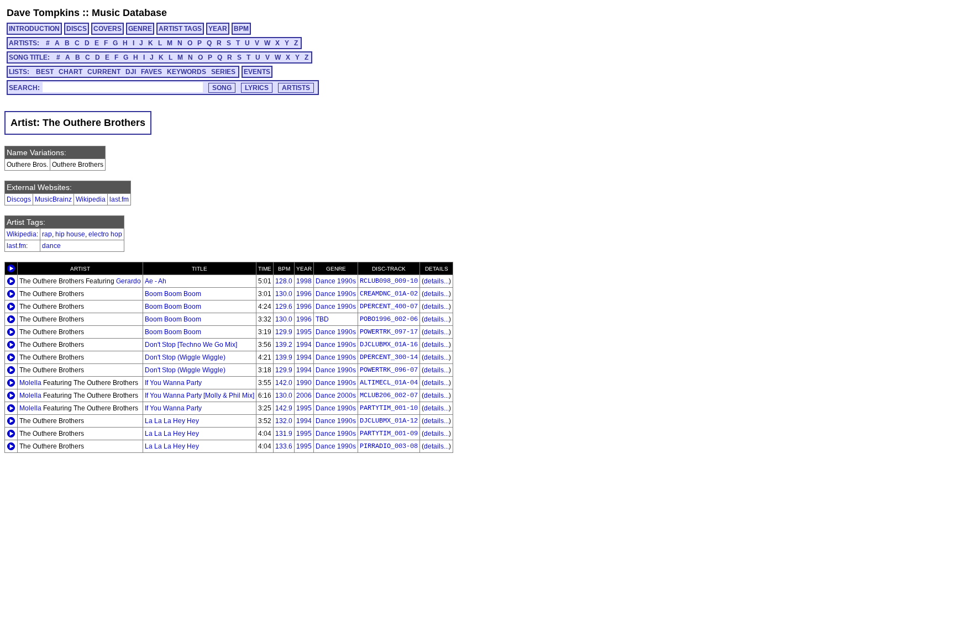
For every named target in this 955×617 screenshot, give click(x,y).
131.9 (283, 433)
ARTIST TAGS (180, 29)
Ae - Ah (155, 281)
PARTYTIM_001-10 (389, 408)
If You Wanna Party (173, 383)
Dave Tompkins (43, 12)
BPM (241, 29)
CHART (70, 72)
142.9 (283, 408)
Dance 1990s (336, 281)
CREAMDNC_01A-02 (389, 294)
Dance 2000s (336, 395)
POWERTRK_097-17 (389, 332)
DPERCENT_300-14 (389, 357)
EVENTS (257, 72)
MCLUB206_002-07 (389, 395)
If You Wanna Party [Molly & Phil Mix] (199, 395)
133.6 (283, 446)
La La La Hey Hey (172, 421)
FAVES (151, 72)
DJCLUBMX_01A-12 (389, 421)
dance (51, 246)
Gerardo (128, 281)
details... (436, 281)
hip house (70, 234)
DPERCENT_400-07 (389, 306)
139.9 (283, 357)
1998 (304, 281)
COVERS (107, 29)
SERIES (223, 72)
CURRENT (103, 72)
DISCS (76, 29)
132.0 (283, 421)
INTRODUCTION (34, 29)
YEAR (217, 29)
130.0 (283, 294)
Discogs (19, 199)
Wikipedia (91, 199)
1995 (304, 332)
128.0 (283, 281)
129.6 (283, 306)
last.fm (119, 199)
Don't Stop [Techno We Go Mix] (191, 345)
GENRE (140, 29)
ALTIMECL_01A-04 (389, 383)
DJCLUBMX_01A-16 (389, 345)
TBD (322, 319)
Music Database (129, 12)
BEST (45, 72)
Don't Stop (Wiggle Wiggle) (185, 357)
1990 (304, 383)
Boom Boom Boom (173, 294)
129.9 (283, 332)
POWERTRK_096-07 (389, 370)
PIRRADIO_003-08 (389, 446)
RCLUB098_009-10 (389, 281)
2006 (304, 395)
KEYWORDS (186, 72)
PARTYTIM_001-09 (389, 433)
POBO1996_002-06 (389, 319)
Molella (30, 383)
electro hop (105, 234)
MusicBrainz (53, 199)
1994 (304, 345)
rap (47, 234)
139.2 (283, 345)
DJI (130, 72)
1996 (304, 294)
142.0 (283, 383)
